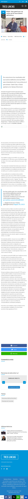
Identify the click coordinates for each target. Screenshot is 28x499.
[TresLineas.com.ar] (8, 6)
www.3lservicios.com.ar (14, 492)
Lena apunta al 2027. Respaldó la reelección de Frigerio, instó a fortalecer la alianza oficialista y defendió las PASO (15, 438)
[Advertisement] (14, 59)
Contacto (22, 479)
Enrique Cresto (14, 378)
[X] (14, 497)
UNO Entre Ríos (18, 36)
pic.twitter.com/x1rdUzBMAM (13, 200)
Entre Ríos (10, 36)
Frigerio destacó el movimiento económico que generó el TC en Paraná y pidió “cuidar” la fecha (17, 432)
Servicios (15, 479)
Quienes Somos (7, 479)
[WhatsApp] (18, 497)
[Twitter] (23, 1)
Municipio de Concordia (7, 401)
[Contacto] (26, 1)
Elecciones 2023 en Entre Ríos (9, 398)
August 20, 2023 (19, 204)
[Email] (22, 497)
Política (4, 36)
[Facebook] (20, 1)
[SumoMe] (26, 497)
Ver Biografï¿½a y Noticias (14, 387)
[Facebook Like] (10, 497)
